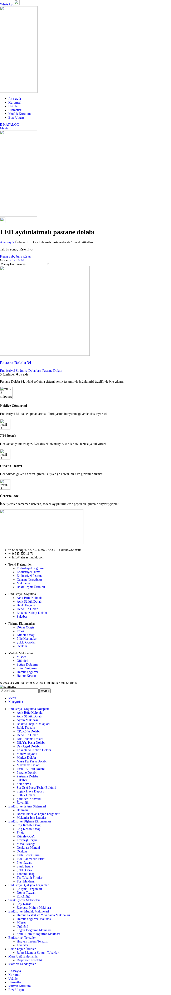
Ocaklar (22, 646)
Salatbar (22, 616)
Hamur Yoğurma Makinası (34, 919)
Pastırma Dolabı (27, 776)
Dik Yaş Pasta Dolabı (31, 742)
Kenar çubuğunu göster (15, 256)
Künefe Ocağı (26, 635)
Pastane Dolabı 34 (15, 362)
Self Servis (24, 784)
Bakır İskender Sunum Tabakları (38, 952)
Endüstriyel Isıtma (28, 572)
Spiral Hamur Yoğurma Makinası (38, 934)
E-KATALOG (9, 124)
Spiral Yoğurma (27, 668)
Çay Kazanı (24, 904)
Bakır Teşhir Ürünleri (31, 587)
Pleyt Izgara (24, 862)
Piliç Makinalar (27, 638)
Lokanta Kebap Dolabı (32, 613)
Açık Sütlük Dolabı (29, 601)
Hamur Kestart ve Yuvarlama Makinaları (43, 915)
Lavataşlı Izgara (27, 840)
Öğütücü (22, 660)
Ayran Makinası (27, 720)
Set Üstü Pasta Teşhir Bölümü (36, 787)
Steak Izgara (25, 866)
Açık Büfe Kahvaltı (30, 598)
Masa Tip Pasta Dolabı (32, 761)
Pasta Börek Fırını (28, 855)
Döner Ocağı (25, 627)
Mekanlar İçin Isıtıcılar (31, 817)
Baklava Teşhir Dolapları (33, 724)
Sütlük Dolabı (26, 795)
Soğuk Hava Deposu (30, 791)
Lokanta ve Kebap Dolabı (34, 750)
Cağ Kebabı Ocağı (29, 825)
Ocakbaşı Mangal (28, 847)
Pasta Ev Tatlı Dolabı (31, 769)
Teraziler (22, 945)
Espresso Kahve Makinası (34, 907)
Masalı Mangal (26, 844)
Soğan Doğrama (27, 664)
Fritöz (20, 631)
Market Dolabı (26, 757)
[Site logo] (19, 91)
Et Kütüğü (23, 896)
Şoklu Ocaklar (26, 642)
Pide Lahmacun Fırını (31, 859)
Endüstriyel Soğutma (30, 568)
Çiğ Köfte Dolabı (28, 731)
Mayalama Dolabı (28, 765)
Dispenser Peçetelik (30, 960)
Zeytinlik (23, 802)
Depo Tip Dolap (27, 609)
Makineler (23, 583)
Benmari (22, 810)
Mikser (21, 657)
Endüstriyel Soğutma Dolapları (20, 370)
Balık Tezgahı (26, 605)
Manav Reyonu (27, 754)
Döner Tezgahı (26, 892)
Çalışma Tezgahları (29, 579)
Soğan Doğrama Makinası (34, 930)
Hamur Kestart (26, 675)
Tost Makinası (26, 881)
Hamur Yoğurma (28, 672)
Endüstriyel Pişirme (29, 575)
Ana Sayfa (7, 242)
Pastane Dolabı (52, 370)
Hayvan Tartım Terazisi (32, 941)
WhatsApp (7, 4)
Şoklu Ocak (24, 870)
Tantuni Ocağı (26, 874)
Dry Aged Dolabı (28, 746)
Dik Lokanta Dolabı (30, 739)
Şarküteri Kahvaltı (29, 799)
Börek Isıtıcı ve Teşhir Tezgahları (38, 814)
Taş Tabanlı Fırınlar (29, 877)
